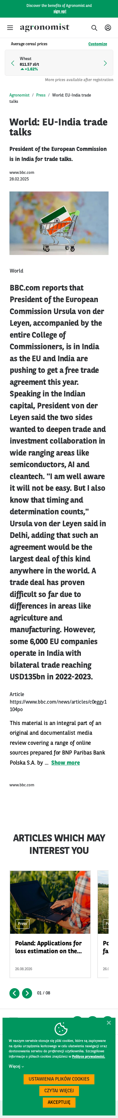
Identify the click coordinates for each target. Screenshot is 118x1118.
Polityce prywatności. (88, 1057)
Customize (97, 44)
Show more (65, 763)
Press (41, 95)
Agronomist (19, 95)
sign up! (59, 12)
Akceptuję (59, 1102)
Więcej (14, 1067)
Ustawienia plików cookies (59, 1079)
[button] (10, 27)
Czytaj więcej (59, 1091)
